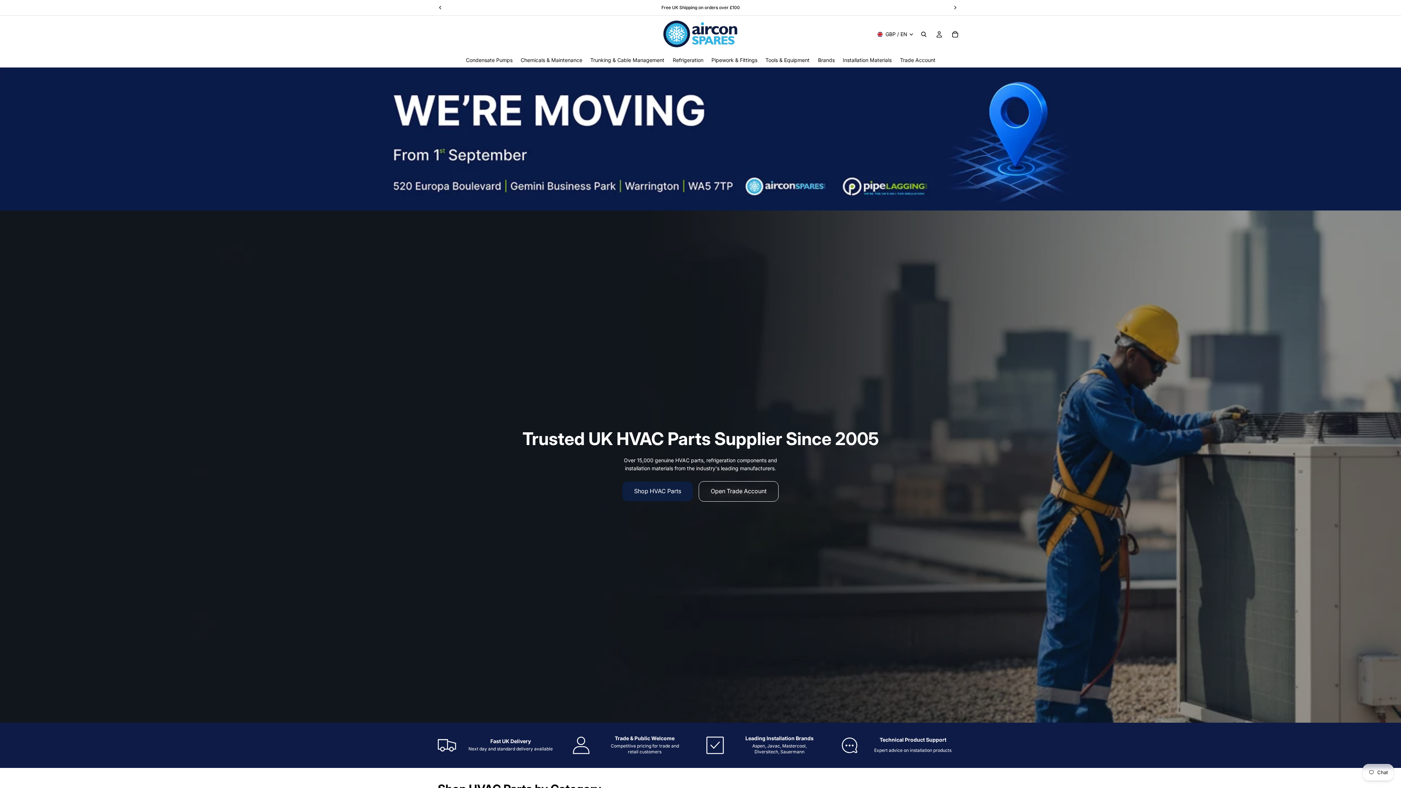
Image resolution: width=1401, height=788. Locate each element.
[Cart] (955, 34)
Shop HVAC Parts (657, 491)
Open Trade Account (739, 491)
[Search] (924, 34)
